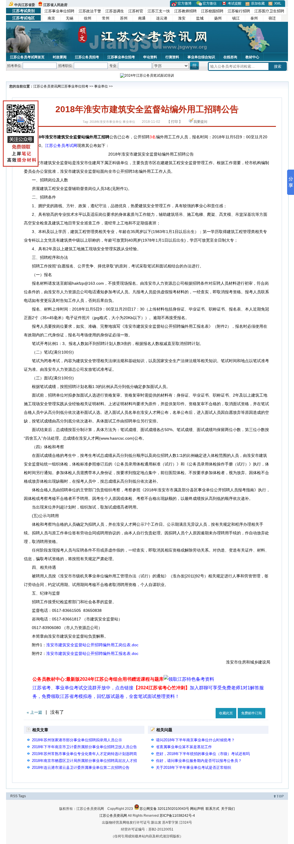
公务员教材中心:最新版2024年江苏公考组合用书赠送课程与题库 (98, 679)
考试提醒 (234, 3)
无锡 (69, 18)
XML (277, 3)
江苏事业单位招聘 (59, 11)
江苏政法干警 (90, 11)
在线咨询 (230, 57)
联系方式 (212, 809)
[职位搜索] (195, 66)
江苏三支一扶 (159, 11)
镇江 (236, 18)
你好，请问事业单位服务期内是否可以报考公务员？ (199, 760)
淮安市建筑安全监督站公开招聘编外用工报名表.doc (92, 653)
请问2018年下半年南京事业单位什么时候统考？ (195, 740)
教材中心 (252, 57)
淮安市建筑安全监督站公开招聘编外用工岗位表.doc (92, 645)
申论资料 (150, 57)
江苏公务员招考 (87, 57)
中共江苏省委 (24, 5)
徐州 (87, 18)
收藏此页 (226, 713)
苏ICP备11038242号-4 (177, 816)
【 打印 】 (174, 122)
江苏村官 (135, 11)
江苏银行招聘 (239, 11)
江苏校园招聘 (212, 11)
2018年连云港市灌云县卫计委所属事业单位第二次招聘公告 (80, 767)
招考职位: (65, 66)
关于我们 (228, 809)
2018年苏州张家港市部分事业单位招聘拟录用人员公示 (77, 740)
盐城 (200, 18)
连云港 (161, 18)
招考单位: (14, 66)
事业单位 (101, 86)
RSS (14, 796)
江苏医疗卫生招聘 (269, 11)
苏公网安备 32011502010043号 (164, 809)
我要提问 (200, 122)
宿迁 (272, 18)
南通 (142, 18)
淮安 (181, 18)
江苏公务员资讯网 (47, 86)
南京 (51, 18)
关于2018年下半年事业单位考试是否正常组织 (193, 767)
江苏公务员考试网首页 (27, 57)
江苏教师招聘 (185, 11)
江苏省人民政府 (55, 5)
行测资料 (172, 57)
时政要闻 (60, 57)
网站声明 (197, 809)
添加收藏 (258, 3)
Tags (22, 796)
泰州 (254, 18)
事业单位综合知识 (201, 57)
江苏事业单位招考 (121, 57)
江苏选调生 (114, 11)
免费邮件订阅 (251, 713)
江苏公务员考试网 (61, 145)
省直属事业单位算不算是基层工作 (184, 747)
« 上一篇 (34, 712)
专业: (113, 66)
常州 (105, 18)
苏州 (123, 18)
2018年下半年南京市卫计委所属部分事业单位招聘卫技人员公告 (84, 747)
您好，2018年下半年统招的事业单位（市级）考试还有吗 (203, 754)
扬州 (218, 18)
